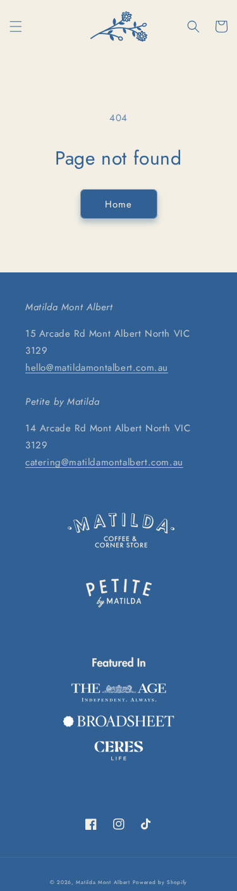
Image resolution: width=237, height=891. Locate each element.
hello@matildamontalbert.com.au (96, 368)
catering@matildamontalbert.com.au (104, 462)
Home (118, 204)
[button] (16, 26)
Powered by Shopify (160, 882)
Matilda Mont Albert (103, 882)
